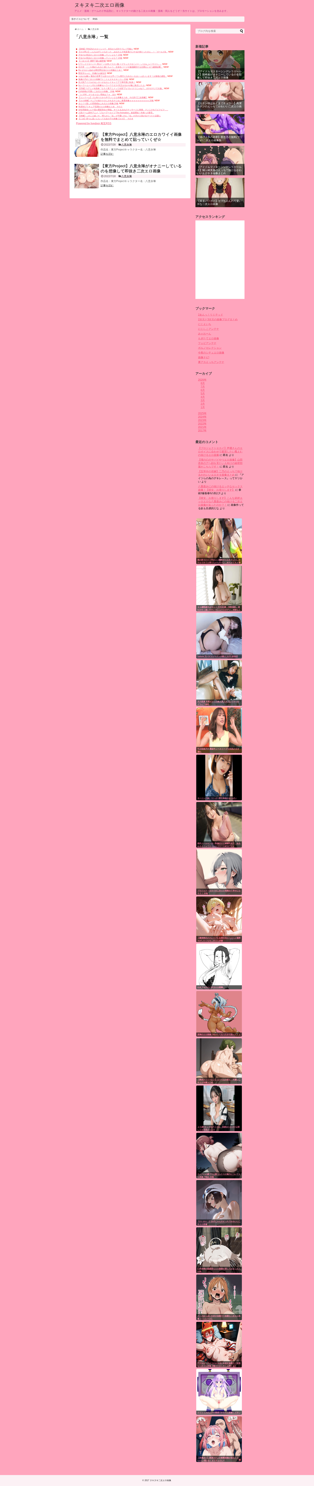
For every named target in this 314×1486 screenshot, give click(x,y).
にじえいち (204, 324)
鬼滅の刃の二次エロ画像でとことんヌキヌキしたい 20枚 (103, 79)
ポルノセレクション (210, 348)
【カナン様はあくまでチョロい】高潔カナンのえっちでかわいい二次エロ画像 (219, 106)
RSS (95, 19)
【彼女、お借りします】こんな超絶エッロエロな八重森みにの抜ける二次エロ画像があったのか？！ (220, 501)
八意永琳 (126, 144)
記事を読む (107, 154)
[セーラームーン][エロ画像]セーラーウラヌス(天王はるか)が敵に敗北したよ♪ (111, 85)
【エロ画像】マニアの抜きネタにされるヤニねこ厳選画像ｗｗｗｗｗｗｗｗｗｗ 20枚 (116, 100)
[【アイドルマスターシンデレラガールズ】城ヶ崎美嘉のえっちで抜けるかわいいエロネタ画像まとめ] (219, 160)
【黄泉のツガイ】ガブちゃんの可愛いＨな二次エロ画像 (219, 202)
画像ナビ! (203, 357)
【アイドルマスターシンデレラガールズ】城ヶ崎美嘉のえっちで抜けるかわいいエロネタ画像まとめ (219, 170)
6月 (203, 390)
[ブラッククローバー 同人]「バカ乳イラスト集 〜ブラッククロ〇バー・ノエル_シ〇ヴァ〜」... (119, 64)
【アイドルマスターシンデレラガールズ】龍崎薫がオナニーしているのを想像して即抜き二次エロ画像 (219, 74)
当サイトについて (80, 19)
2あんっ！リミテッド (210, 314)
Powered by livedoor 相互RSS (93, 123)
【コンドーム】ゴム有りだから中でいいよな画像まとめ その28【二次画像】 (112, 97)
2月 (203, 403)
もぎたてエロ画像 (208, 338)
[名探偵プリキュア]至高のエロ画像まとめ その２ (100, 106)
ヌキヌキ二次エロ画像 (99, 5)
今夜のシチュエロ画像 (211, 352)
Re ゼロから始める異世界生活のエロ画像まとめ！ (100, 70)
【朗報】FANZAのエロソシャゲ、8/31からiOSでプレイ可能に (105, 49)
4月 (203, 397)
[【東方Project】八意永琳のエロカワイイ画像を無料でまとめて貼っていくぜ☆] (86, 144)
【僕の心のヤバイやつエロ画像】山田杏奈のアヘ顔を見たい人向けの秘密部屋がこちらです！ (220, 463)
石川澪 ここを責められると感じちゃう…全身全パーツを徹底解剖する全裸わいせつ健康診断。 (120, 67)
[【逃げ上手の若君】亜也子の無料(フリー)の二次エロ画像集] (219, 128)
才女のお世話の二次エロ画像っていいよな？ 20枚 (100, 55)
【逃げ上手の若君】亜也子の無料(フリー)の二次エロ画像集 (219, 139)
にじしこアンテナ (208, 329)
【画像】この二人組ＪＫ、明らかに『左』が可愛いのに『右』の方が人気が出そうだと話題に (119, 116)
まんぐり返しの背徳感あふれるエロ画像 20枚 (98, 103)
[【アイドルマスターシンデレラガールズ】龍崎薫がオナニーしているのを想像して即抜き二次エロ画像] (219, 65)
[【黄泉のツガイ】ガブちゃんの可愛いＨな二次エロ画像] (219, 192)
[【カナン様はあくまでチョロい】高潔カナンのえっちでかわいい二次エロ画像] (219, 97)
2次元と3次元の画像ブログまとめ (218, 319)
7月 (203, 386)
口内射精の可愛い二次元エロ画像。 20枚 (96, 91)
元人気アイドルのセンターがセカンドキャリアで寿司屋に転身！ (106, 82)
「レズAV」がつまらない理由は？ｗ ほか (97, 94)
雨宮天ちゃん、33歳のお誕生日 (92, 73)
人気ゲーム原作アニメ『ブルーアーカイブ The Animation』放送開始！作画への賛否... (116, 113)
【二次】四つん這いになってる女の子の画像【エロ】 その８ (105, 119)
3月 (203, 400)
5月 (203, 393)
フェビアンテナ (207, 343)
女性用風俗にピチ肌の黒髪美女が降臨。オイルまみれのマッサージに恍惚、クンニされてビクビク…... (123, 110)
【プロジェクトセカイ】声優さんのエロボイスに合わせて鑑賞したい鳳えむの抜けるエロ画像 (220, 451)
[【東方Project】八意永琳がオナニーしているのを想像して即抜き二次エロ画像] (86, 176)
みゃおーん (204, 333)
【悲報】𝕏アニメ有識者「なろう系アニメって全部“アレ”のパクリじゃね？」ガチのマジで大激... (120, 88)
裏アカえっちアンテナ (211, 362)
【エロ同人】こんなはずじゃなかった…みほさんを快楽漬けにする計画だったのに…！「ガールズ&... (122, 52)
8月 (203, 383)
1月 (203, 407)
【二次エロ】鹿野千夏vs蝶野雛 (92, 61)
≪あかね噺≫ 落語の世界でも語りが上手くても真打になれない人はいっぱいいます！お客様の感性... (122, 76)
